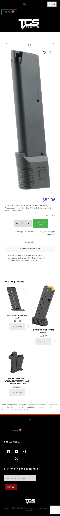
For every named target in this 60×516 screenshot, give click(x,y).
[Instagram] (24, 451)
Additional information (30, 249)
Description (30, 242)
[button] (24, 4)
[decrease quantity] (16, 223)
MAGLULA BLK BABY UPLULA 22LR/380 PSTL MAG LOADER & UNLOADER (17, 381)
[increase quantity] (28, 223)
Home (3, 404)
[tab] (30, 242)
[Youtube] (16, 451)
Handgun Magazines (27, 404)
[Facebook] (8, 451)
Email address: (11, 474)
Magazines (12, 404)
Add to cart (41, 223)
